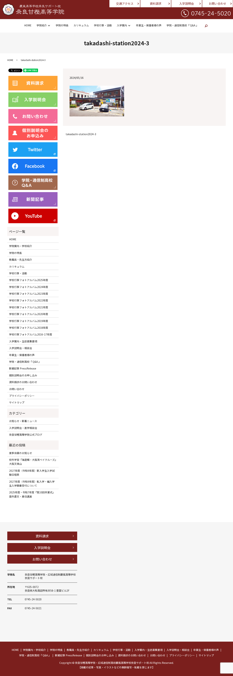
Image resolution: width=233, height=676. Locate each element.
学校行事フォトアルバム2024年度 (28, 287)
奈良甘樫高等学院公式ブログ (25, 434)
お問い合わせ (217, 3)
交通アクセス (124, 3)
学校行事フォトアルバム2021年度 (28, 307)
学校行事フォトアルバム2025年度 (28, 280)
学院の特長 (62, 25)
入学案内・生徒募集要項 (23, 341)
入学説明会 (186, 3)
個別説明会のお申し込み (23, 375)
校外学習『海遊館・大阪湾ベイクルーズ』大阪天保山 (32, 462)
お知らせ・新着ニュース (23, 421)
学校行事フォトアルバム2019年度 (28, 321)
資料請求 (155, 3)
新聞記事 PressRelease (22, 368)
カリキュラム (81, 25)
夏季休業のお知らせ (20, 453)
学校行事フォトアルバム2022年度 (28, 300)
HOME (27, 25)
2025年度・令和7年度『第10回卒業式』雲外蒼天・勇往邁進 (32, 494)
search (206, 26)
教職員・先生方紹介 (20, 259)
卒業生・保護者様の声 (148, 25)
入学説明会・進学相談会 (23, 428)
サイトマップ (16, 402)
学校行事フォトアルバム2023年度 (28, 293)
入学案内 (122, 25)
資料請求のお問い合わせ (23, 382)
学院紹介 (42, 25)
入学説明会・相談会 (20, 348)
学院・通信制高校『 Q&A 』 (182, 25)
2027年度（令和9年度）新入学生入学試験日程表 (32, 472)
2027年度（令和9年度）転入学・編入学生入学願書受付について (32, 483)
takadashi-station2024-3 (81, 134)
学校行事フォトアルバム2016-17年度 (30, 334)
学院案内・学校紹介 (20, 246)
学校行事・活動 (103, 25)
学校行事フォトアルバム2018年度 (28, 327)
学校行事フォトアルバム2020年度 (28, 314)
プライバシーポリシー (22, 395)
